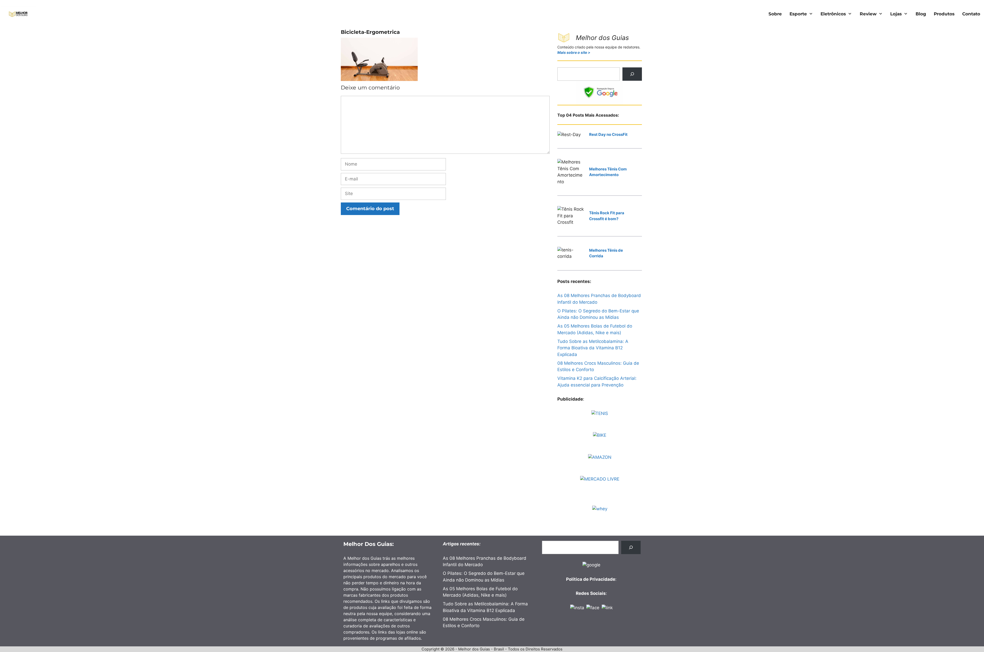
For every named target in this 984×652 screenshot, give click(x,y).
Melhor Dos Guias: (368, 544)
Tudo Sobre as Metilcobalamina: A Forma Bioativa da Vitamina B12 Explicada (592, 348)
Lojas (896, 13)
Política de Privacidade (590, 579)
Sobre (775, 13)
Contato (971, 13)
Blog (921, 13)
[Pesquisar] (632, 74)
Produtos (944, 13)
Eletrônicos (833, 13)
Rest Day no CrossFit (608, 134)
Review (868, 13)
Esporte (798, 13)
